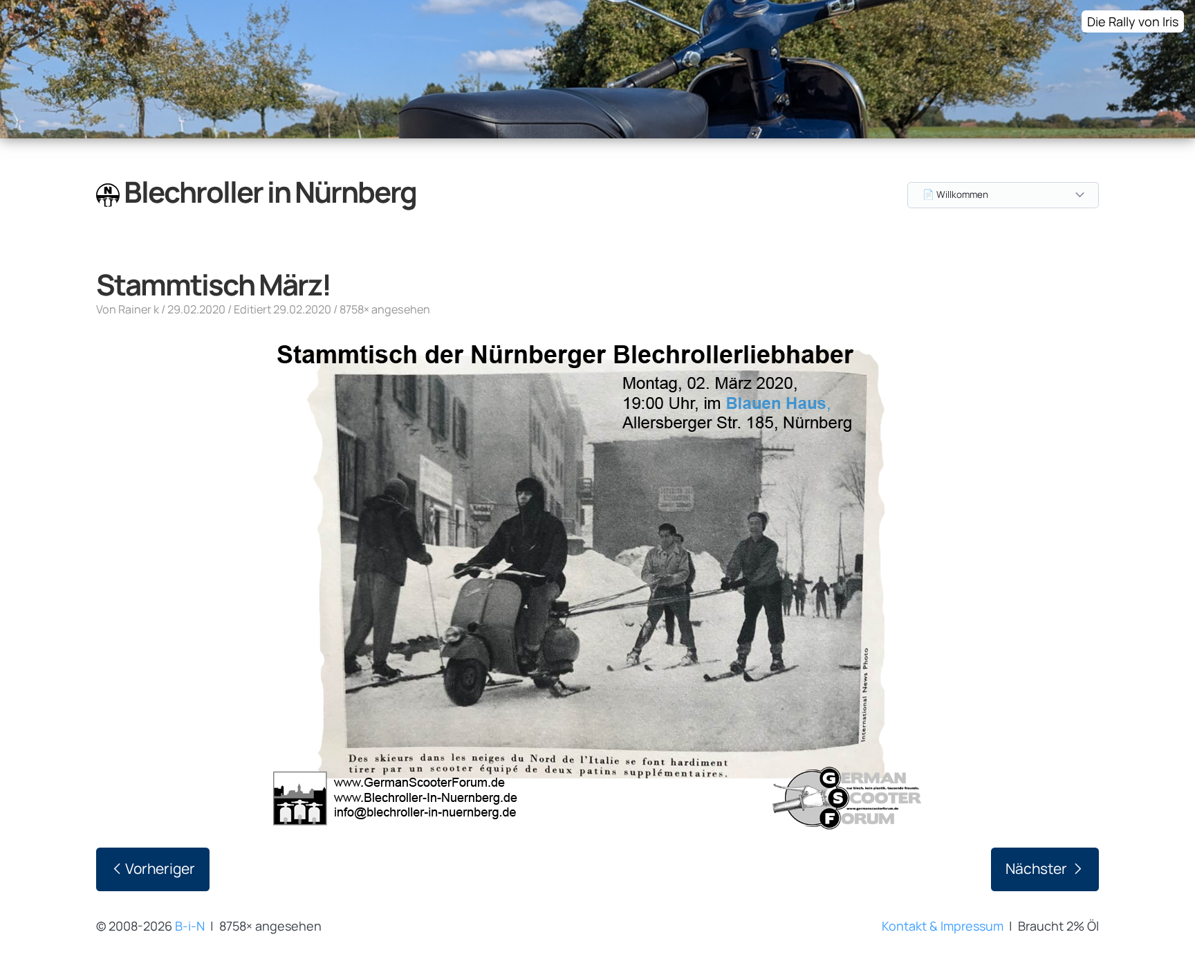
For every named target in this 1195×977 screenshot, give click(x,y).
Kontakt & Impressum (942, 925)
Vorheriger (160, 868)
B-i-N (190, 925)
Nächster (1038, 868)
